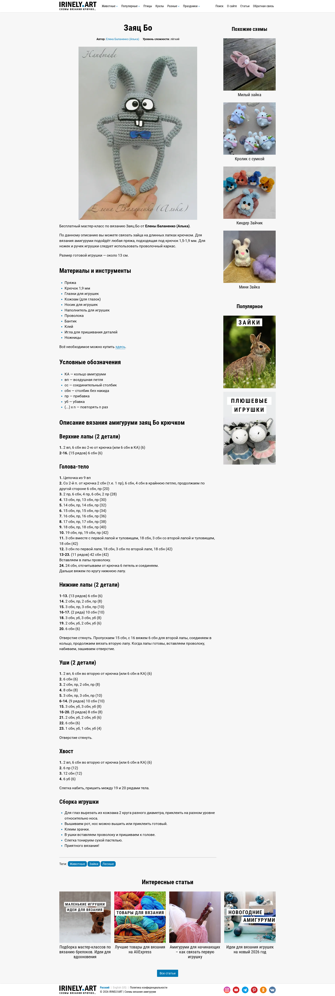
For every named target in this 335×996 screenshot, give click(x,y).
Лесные (108, 864)
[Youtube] (236, 990)
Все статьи (168, 973)
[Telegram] (245, 990)
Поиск (219, 6)
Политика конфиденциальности (148, 987)
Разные (172, 6)
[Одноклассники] (263, 990)
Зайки (93, 864)
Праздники (190, 6)
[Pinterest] (254, 990)
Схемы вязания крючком (77, 9)
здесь (120, 347)
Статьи (245, 6)
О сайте (232, 6)
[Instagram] (227, 990)
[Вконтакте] (272, 990)
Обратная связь (263, 6)
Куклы (159, 6)
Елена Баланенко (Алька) (122, 39)
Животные (109, 6)
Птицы (147, 6)
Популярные (129, 6)
